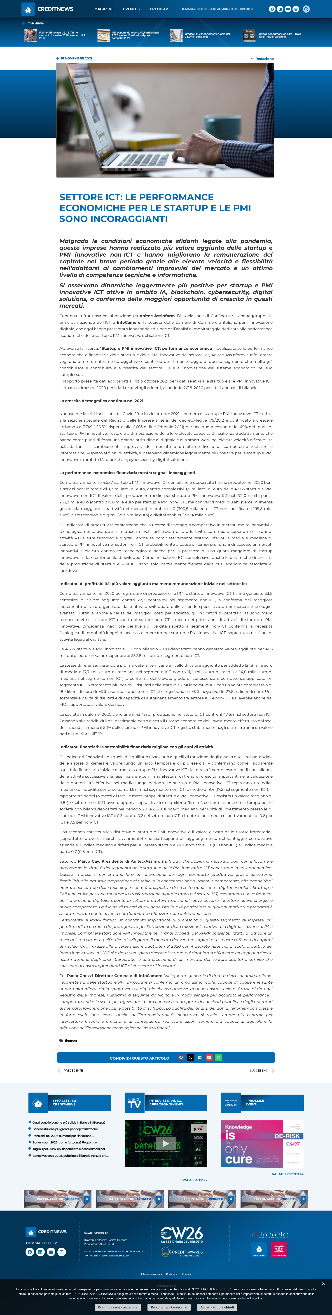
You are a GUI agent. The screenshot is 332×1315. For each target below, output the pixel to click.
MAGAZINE (104, 9)
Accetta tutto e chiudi (217, 1307)
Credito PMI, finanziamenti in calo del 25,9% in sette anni (134, 35)
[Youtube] (288, 9)
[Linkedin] (280, 9)
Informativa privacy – (153, 1274)
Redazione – (174, 1274)
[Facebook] (272, 9)
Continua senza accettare (117, 1307)
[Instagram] (295, 9)
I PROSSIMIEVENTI (254, 1102)
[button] (306, 9)
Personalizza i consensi (169, 1307)
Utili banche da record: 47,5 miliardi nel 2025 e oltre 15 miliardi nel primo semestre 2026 (62, 35)
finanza (71, 1041)
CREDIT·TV (49, 1243)
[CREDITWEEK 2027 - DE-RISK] (262, 1144)
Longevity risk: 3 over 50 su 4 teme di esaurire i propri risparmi (280, 35)
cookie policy (254, 1298)
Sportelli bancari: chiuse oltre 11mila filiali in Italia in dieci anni (206, 35)
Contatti (186, 1274)
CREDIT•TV (159, 9)
